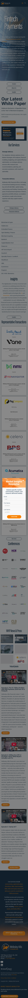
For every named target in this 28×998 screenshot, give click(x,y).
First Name (7, 503)
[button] (23, 480)
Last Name (7, 509)
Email (5, 496)
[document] (14, 499)
